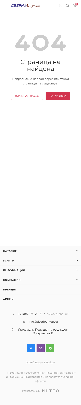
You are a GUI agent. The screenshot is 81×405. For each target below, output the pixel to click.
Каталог (10, 250)
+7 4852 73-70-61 (30, 313)
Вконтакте (31, 348)
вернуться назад (27, 95)
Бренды (9, 289)
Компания (12, 279)
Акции (8, 299)
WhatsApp (50, 348)
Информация (14, 270)
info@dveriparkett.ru (43, 321)
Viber (41, 348)
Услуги (9, 260)
